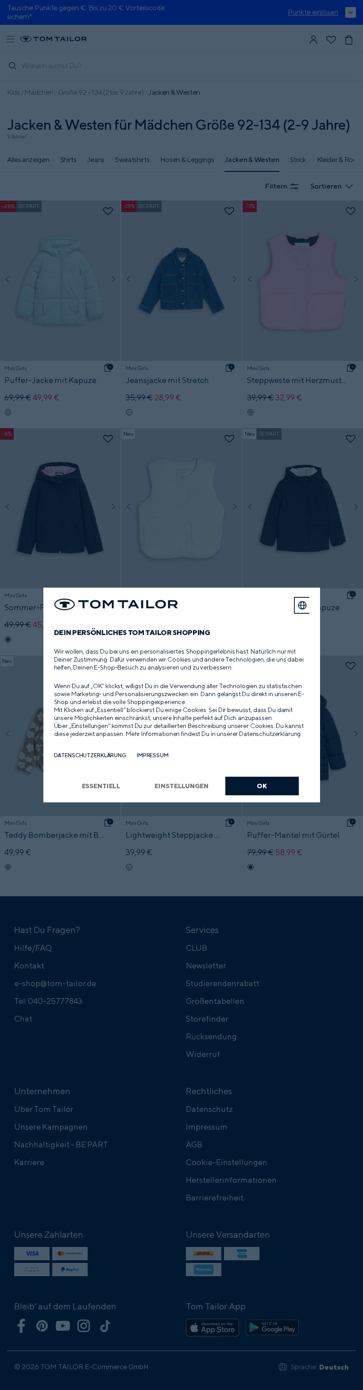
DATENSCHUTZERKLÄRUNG (90, 755)
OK (262, 786)
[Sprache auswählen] (302, 605)
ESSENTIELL (101, 786)
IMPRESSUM (153, 755)
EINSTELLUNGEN (181, 786)
